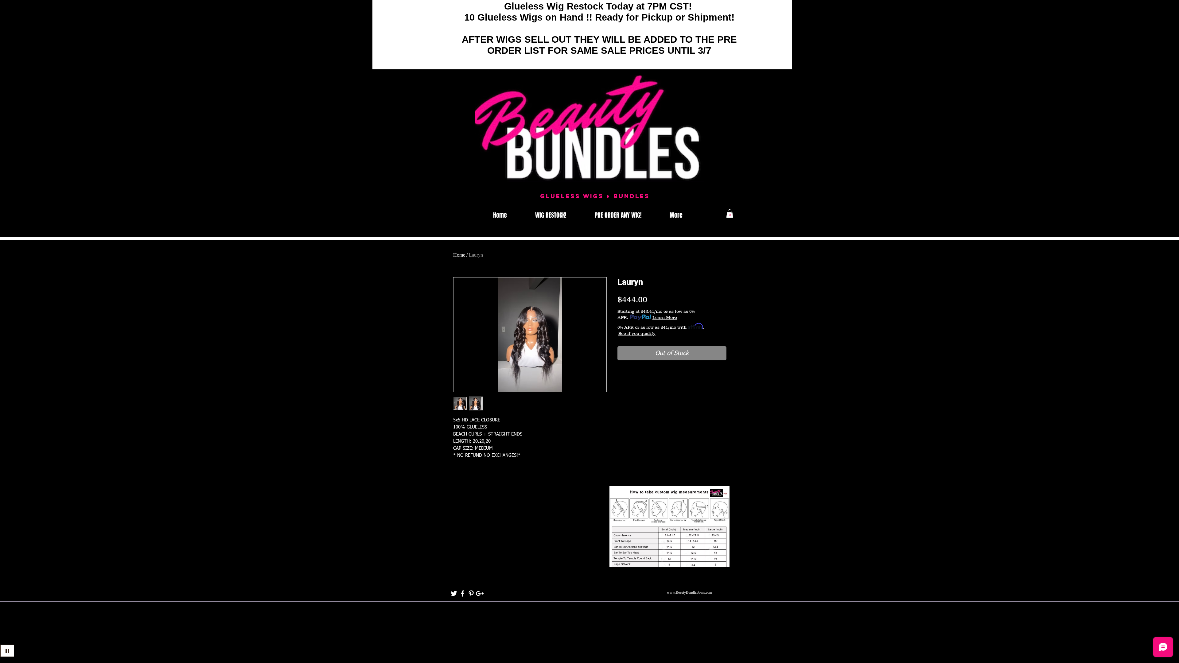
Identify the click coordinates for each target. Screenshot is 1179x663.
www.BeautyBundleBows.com (689, 592)
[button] (729, 213)
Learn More (664, 317)
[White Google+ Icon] (480, 593)
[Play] (7, 651)
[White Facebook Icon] (462, 593)
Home (459, 255)
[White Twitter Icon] (454, 593)
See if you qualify (637, 333)
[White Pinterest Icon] (471, 593)
